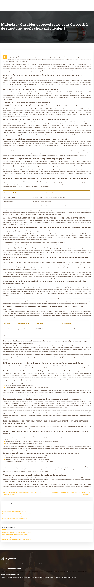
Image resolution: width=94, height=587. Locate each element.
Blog (5, 53)
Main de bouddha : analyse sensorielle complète (14, 518)
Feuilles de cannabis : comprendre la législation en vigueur (17, 539)
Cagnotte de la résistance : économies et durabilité (15, 509)
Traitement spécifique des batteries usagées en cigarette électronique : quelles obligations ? (70, 493)
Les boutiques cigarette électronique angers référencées (16, 532)
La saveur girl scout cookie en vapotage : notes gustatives (16, 513)
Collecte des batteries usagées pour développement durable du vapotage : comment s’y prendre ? (23, 493)
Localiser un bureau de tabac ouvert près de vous (15, 534)
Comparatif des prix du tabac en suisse (12, 537)
